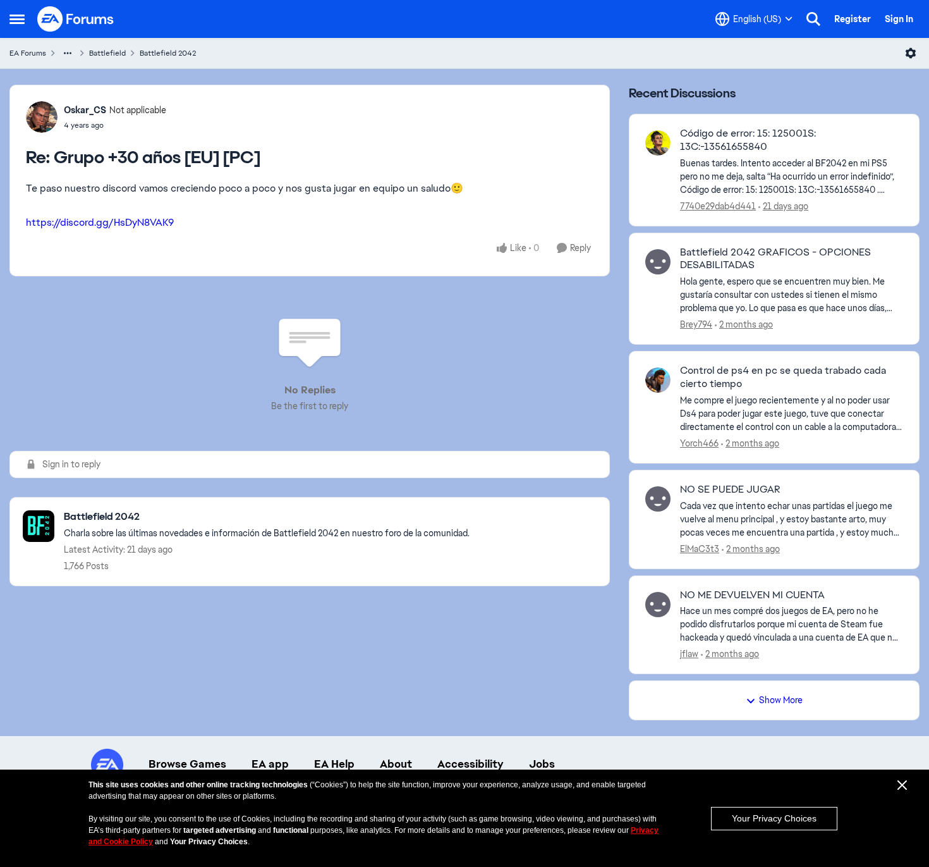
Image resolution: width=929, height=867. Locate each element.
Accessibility (470, 764)
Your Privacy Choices (774, 818)
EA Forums (27, 53)
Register (852, 19)
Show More (781, 700)
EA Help (334, 764)
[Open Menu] (911, 53)
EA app (270, 764)
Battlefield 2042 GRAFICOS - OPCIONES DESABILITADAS (775, 259)
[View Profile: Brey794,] (658, 261)
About (396, 764)
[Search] (813, 19)
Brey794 (696, 324)
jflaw (689, 654)
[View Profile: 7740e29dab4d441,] (658, 143)
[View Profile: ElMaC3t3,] (658, 499)
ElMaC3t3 (699, 549)
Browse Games (187, 764)
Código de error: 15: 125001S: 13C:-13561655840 (748, 140)
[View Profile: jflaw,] (658, 604)
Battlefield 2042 (168, 53)
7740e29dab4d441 (718, 206)
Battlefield (107, 53)
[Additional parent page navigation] (67, 53)
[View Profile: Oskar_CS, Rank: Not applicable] (42, 117)
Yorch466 (699, 443)
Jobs (542, 764)
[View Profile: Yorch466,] (658, 380)
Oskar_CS (85, 110)
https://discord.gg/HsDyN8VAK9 (100, 222)
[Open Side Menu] (17, 18)
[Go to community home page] (75, 19)
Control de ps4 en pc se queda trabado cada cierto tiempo (783, 377)
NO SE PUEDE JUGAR (730, 489)
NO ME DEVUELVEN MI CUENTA (752, 595)
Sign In (899, 19)
